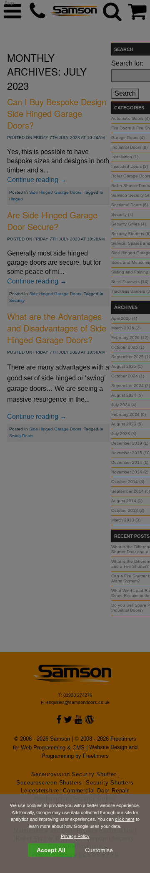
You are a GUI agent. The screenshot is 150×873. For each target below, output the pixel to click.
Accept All (51, 850)
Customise (99, 850)
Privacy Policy (75, 836)
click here (125, 819)
